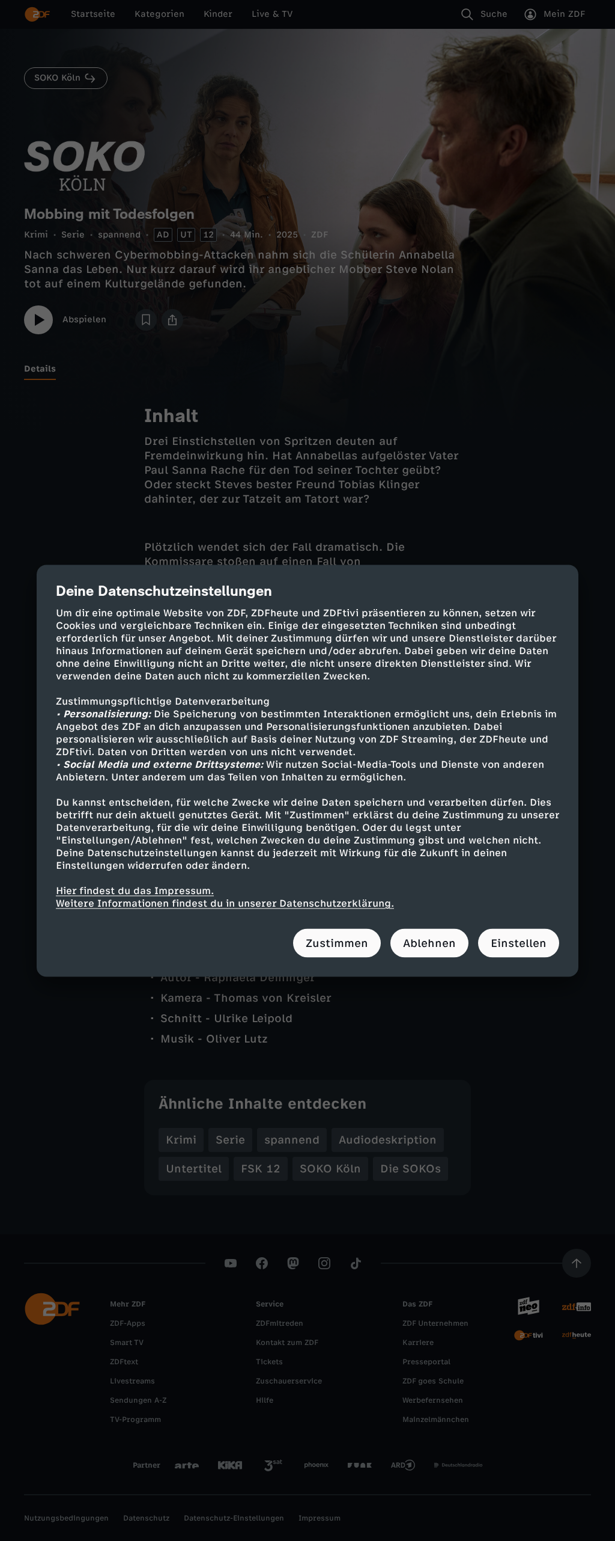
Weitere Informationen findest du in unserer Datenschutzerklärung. (225, 902)
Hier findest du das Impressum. (135, 890)
